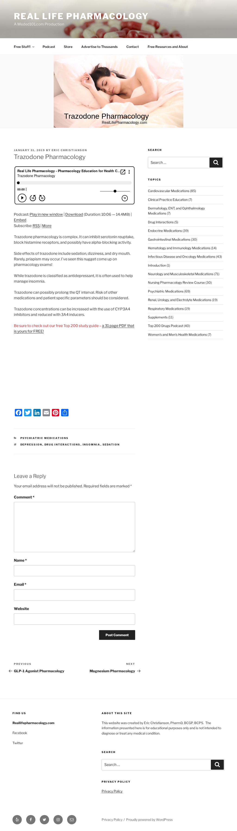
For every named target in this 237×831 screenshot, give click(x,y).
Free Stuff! (22, 47)
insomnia (91, 444)
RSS (36, 226)
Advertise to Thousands (99, 47)
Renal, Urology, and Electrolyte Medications (179, 300)
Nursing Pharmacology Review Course (176, 282)
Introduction (157, 265)
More (46, 226)
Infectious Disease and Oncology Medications (181, 256)
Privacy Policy (112, 791)
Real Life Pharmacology (81, 16)
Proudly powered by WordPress (149, 820)
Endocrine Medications (165, 231)
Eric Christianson (69, 150)
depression (31, 444)
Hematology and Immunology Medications (179, 248)
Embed (20, 220)
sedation (111, 444)
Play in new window (46, 214)
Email (20, 584)
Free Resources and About (168, 47)
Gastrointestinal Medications (169, 239)
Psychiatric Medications (44, 438)
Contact (132, 47)
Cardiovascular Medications (168, 191)
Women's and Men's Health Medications (177, 334)
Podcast (49, 47)
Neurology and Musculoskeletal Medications (180, 274)
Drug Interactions (161, 222)
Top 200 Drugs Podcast (165, 326)
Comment (24, 497)
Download (74, 214)
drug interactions (62, 444)
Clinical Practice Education (168, 200)
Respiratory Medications (166, 309)
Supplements (158, 317)
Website (21, 609)
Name (20, 560)
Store (68, 47)
